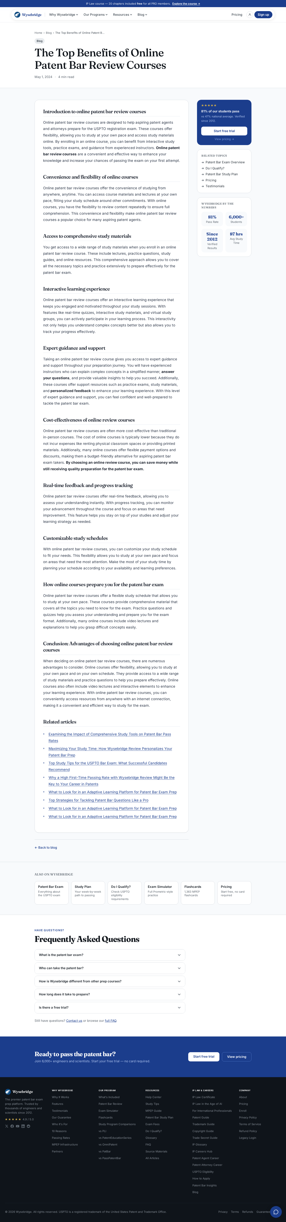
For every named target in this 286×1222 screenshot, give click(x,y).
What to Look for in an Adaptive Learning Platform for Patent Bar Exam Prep (113, 792)
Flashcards (106, 1117)
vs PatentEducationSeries (115, 1137)
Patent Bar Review (110, 1103)
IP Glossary (199, 1144)
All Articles (152, 1158)
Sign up (263, 15)
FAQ (148, 1144)
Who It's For (60, 1124)
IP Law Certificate (203, 1097)
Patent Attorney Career (207, 1164)
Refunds (247, 1211)
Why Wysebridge (62, 15)
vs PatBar (105, 1151)
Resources (121, 15)
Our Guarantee (61, 1117)
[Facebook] (12, 1126)
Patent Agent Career (205, 1158)
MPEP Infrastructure (65, 1144)
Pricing (237, 15)
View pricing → (224, 139)
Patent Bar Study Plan (222, 174)
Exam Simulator (108, 1110)
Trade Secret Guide (205, 1137)
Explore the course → (186, 3)
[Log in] (249, 14)
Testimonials (215, 186)
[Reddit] (28, 1126)
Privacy (223, 1211)
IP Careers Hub (202, 1151)
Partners (57, 1151)
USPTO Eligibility (203, 1171)
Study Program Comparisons (117, 1124)
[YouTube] (17, 1126)
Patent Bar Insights (204, 1185)
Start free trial (224, 131)
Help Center (153, 1097)
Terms (235, 1211)
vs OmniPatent (108, 1144)
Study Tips (152, 1103)
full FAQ (110, 1021)
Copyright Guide (203, 1131)
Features (57, 1103)
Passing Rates (61, 1137)
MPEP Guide (154, 1110)
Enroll (242, 1110)
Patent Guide (200, 1117)
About (243, 1097)
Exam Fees (153, 1124)
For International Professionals (212, 1110)
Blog (141, 15)
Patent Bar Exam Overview (225, 162)
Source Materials (156, 1151)
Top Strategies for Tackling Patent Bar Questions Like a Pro (98, 800)
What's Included (109, 1097)
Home (38, 32)
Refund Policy (248, 1131)
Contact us (74, 1021)
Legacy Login (247, 1137)
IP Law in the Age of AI (207, 1103)
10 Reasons (59, 1131)
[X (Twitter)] (6, 1126)
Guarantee (263, 1211)
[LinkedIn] (23, 1126)
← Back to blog (46, 847)
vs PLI (102, 1131)
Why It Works (60, 1097)
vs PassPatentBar (110, 1158)
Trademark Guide (203, 1124)
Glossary (151, 1137)
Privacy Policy (248, 1117)
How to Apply (201, 1178)
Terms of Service (250, 1124)
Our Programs (94, 15)
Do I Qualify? (215, 168)
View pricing (236, 1057)
